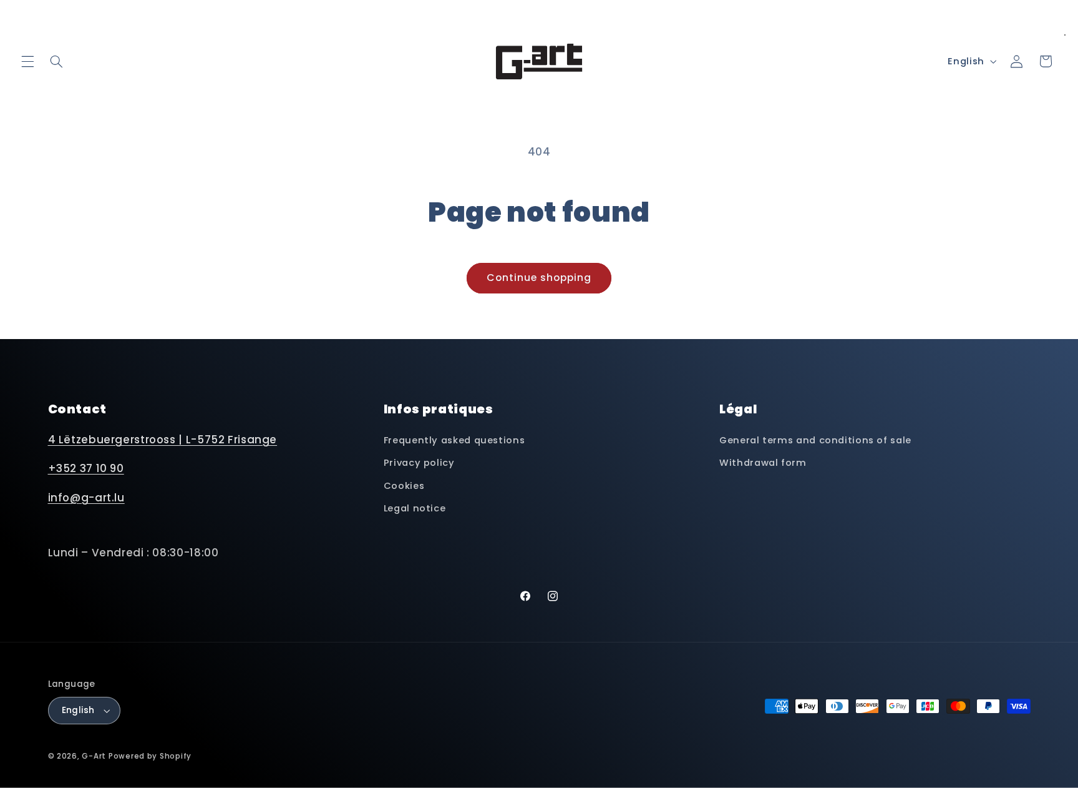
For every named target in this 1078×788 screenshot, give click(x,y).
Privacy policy (419, 462)
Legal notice (415, 508)
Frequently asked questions (454, 440)
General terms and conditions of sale (815, 440)
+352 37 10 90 (86, 468)
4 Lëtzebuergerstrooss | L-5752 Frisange (163, 439)
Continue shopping (539, 277)
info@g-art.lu (86, 497)
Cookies (404, 486)
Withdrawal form (762, 462)
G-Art (94, 756)
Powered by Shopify (150, 756)
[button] (27, 61)
